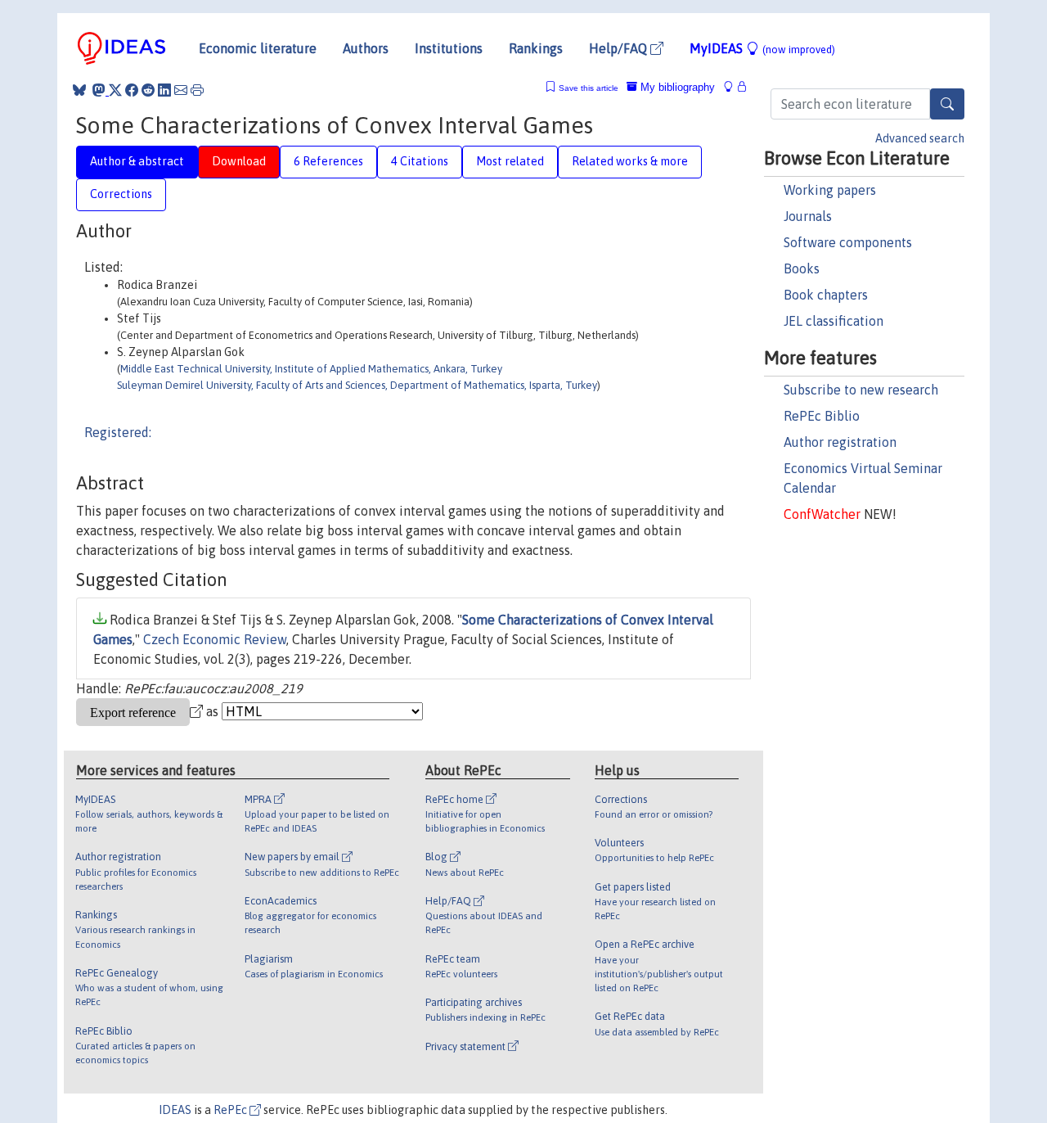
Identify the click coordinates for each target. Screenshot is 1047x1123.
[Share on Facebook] (131, 90)
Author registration (840, 442)
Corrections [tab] (121, 194)
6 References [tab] (328, 161)
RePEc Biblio (822, 415)
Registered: (117, 432)
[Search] (947, 104)
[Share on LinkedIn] (164, 90)
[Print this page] (197, 90)
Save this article (588, 87)
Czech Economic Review (214, 639)
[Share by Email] (180, 90)
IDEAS (175, 1109)
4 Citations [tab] (419, 161)
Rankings (536, 48)
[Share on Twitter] (115, 90)
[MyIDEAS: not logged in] (733, 87)
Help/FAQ (619, 48)
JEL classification (833, 320)
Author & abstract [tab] (137, 161)
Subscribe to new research (861, 389)
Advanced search (919, 138)
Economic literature (258, 48)
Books (802, 268)
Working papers (830, 190)
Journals (808, 216)
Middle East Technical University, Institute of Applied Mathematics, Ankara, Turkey (311, 369)
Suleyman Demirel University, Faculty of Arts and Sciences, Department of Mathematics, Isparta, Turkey (357, 385)
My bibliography (676, 87)
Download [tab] (239, 161)
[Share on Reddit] (148, 90)
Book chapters (826, 294)
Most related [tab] (510, 161)
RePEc (231, 1109)
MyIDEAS (762, 48)
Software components (848, 242)
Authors (366, 48)
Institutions (449, 48)
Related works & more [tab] (630, 161)
